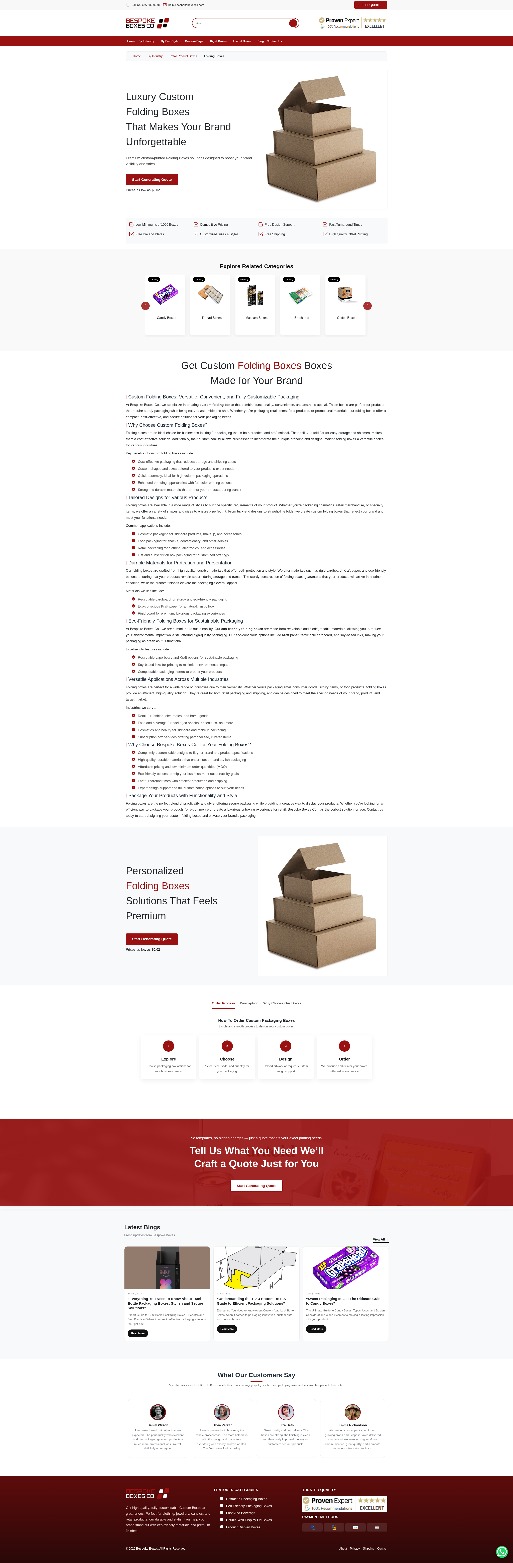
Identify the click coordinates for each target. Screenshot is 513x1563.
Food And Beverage (240, 1513)
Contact (382, 1548)
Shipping (368, 1548)
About (343, 1548)
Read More (137, 1333)
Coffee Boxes (346, 317)
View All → (381, 1239)
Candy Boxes (166, 317)
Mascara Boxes (256, 317)
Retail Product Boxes (183, 56)
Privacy (355, 1548)
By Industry (155, 56)
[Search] (293, 23)
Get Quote (371, 5)
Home (136, 56)
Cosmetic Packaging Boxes (246, 1499)
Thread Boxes (212, 317)
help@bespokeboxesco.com (186, 4)
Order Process (223, 1003)
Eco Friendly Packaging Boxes (249, 1506)
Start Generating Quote (152, 180)
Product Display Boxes (243, 1527)
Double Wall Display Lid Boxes (249, 1520)
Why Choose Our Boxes (282, 1003)
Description (249, 1003)
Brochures (301, 317)
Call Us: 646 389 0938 (145, 4)
